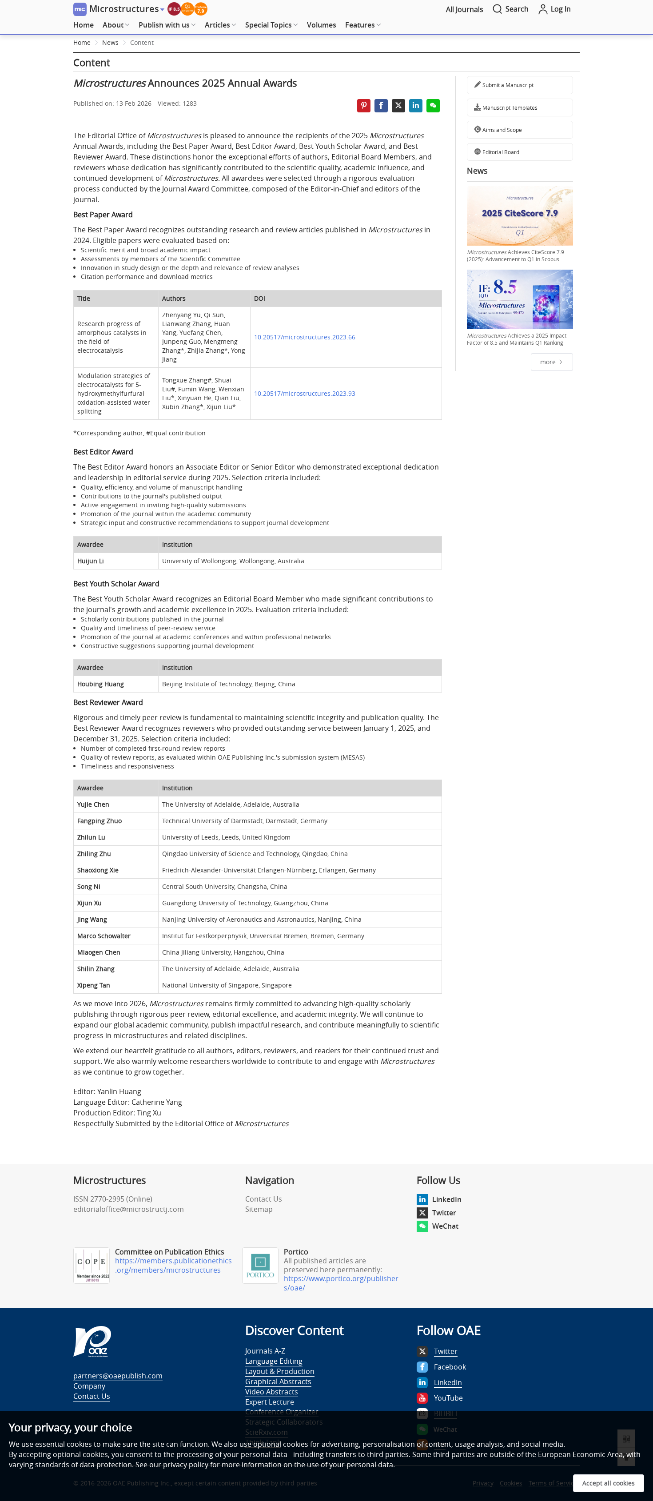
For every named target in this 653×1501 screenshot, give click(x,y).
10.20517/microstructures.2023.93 (304, 393)
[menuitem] (83, 25)
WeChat (445, 1226)
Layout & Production (280, 1371)
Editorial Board (500, 151)
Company (89, 1386)
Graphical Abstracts (278, 1381)
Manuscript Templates (509, 107)
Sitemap (259, 1209)
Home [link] (82, 42)
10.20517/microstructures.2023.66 (304, 337)
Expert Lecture (269, 1402)
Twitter (444, 1213)
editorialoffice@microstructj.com (128, 1209)
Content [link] (142, 42)
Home (83, 25)
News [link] (110, 42)
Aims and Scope (501, 129)
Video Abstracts (271, 1392)
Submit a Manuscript (507, 84)
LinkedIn (447, 1199)
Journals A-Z (265, 1351)
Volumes (321, 25)
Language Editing (274, 1361)
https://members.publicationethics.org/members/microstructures (173, 1265)
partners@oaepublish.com (118, 1376)
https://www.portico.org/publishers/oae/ (341, 1283)
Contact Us (263, 1199)
